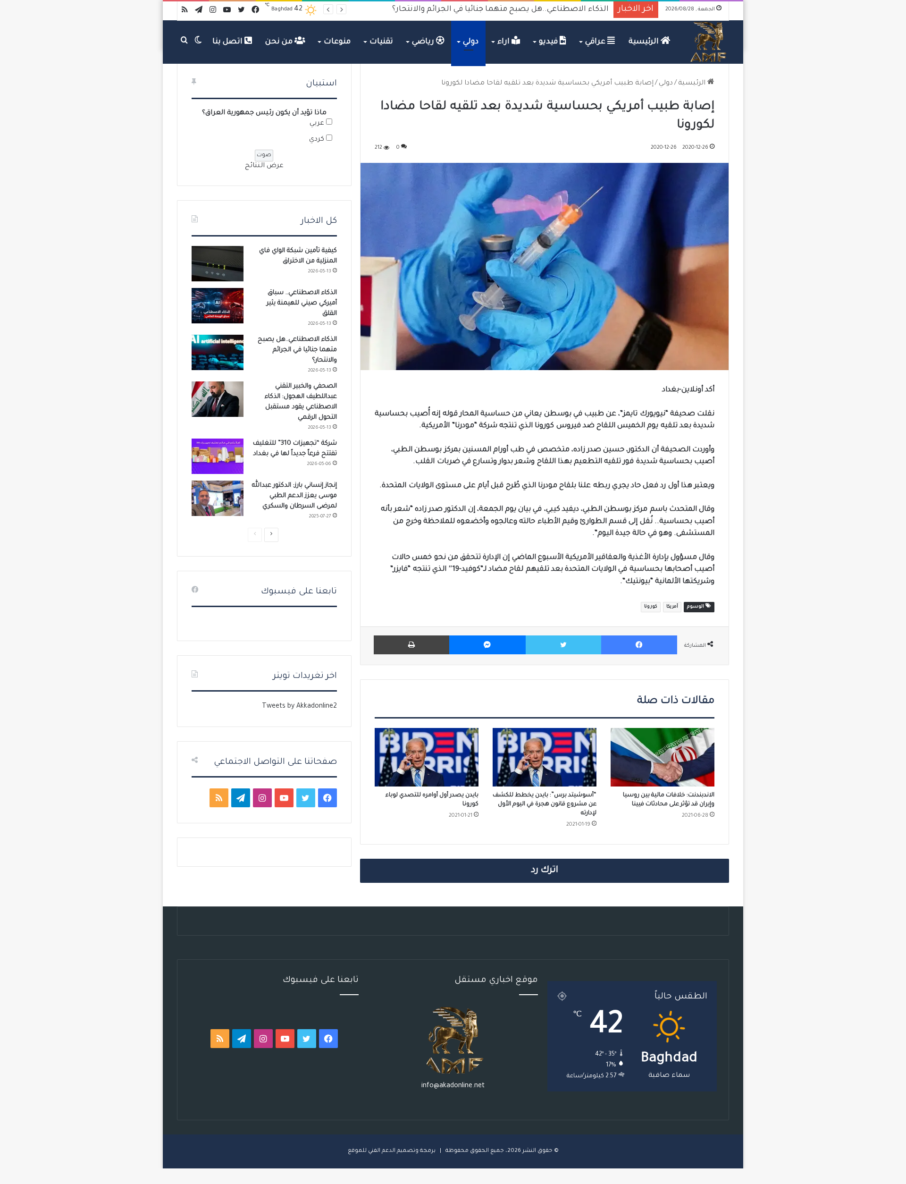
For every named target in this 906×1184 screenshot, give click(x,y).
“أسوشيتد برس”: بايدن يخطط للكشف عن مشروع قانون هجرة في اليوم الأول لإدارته (544, 804)
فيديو (549, 42)
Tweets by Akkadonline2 (299, 706)
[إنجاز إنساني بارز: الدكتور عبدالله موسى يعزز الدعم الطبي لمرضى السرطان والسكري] (217, 498)
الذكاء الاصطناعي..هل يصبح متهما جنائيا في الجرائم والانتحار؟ (297, 350)
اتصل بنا (228, 42)
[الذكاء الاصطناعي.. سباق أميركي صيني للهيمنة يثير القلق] (217, 305)
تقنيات (381, 42)
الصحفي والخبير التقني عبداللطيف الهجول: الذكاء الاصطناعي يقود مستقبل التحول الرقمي (452, 9)
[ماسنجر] (487, 644)
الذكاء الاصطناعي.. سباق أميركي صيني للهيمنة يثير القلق (302, 303)
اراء (504, 42)
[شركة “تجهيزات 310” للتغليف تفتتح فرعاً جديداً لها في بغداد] (217, 456)
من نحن (279, 42)
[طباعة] (411, 644)
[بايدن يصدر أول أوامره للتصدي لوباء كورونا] (426, 757)
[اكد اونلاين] (708, 42)
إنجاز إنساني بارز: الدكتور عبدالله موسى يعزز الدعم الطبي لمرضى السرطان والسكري (294, 496)
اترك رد (544, 870)
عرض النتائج (264, 166)
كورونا (650, 606)
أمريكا (672, 606)
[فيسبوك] (639, 644)
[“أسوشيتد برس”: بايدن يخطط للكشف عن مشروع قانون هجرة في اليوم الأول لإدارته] (544, 757)
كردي (316, 140)
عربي (317, 123)
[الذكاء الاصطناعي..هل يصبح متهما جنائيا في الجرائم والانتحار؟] (217, 352)
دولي (470, 42)
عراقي (596, 42)
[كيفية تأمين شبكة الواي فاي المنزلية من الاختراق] (217, 263)
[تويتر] (563, 644)
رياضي (424, 42)
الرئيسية (645, 42)
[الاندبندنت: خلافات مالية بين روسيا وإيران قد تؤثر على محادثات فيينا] (662, 757)
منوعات (337, 42)
